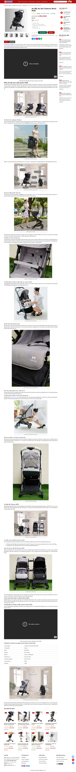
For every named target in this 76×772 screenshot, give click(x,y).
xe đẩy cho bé (34, 194)
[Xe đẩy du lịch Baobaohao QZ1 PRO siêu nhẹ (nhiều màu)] (10, 717)
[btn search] (55, 2)
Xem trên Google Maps (12, 762)
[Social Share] (33, 39)
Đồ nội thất (38, 1)
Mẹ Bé (19, 1)
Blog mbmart (23, 763)
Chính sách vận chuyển (43, 759)
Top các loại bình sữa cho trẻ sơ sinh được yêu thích (65, 54)
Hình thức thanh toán (60, 761)
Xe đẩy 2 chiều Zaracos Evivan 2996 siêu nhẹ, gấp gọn (37, 744)
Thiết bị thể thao (32, 1)
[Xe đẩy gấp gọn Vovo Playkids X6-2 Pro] (38, 717)
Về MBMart (23, 757)
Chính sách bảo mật (60, 757)
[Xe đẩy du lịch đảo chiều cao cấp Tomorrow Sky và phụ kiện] (24, 717)
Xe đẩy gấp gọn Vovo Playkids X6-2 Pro (37, 724)
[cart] (68, 1)
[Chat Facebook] (73, 763)
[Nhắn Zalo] (73, 757)
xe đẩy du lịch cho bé (15, 397)
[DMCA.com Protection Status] (59, 764)
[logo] (8, 1)
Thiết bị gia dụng (44, 1)
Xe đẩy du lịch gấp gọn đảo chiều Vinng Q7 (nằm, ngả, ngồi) (23, 744)
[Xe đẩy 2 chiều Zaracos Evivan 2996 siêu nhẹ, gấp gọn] (38, 737)
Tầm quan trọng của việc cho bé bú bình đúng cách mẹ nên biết (65, 41)
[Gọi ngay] (73, 760)
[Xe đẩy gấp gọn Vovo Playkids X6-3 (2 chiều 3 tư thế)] (51, 717)
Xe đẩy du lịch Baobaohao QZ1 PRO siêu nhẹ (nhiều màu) (10, 724)
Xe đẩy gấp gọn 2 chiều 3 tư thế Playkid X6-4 (50, 744)
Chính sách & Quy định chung (61, 759)
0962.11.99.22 (9, 763)
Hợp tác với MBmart (25, 759)
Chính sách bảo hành (43, 763)
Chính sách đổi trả (42, 761)
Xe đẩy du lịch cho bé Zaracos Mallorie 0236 (10, 744)
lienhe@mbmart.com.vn (11, 765)
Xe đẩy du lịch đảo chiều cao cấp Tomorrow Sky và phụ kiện (24, 724)
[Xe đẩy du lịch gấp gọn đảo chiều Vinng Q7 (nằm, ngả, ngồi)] (24, 737)
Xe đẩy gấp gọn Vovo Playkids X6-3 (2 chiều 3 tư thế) (51, 724)
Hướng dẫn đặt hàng (42, 757)
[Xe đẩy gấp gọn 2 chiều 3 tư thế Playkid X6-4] (51, 737)
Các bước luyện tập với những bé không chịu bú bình (65, 94)
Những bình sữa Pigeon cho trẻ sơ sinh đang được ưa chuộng (65, 82)
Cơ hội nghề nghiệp (25, 761)
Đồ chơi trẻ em (25, 1)
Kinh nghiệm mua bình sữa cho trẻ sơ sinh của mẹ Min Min (65, 68)
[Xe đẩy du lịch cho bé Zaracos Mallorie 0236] (10, 737)
